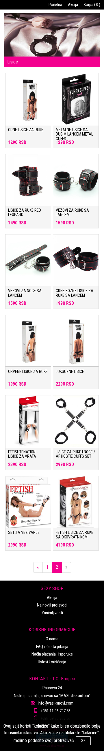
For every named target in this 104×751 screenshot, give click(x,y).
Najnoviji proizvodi (52, 605)
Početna (55, 4)
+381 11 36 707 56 (55, 711)
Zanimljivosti (52, 612)
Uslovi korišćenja (52, 661)
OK (83, 741)
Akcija (73, 4)
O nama (52, 638)
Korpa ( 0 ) (92, 4)
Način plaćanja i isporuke (52, 654)
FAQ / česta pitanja (52, 646)
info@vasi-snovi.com (55, 703)
